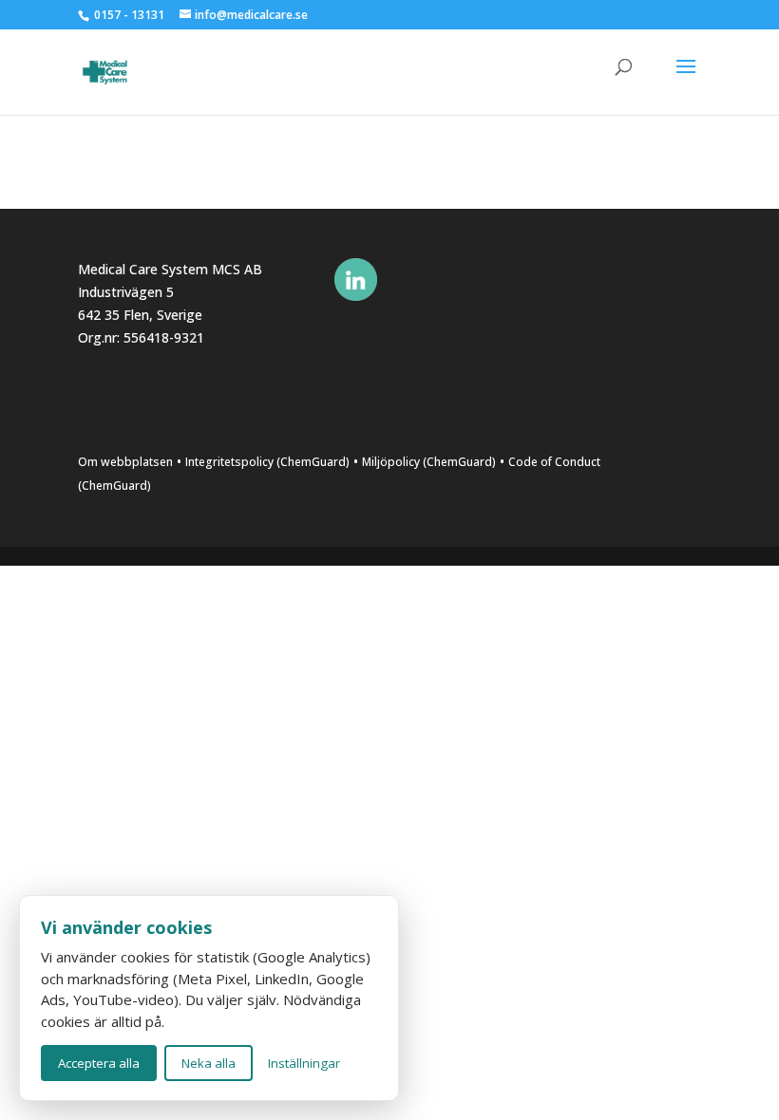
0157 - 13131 (129, 15)
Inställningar (304, 1063)
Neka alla (208, 1063)
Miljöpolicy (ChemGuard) (429, 462)
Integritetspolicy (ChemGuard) (267, 462)
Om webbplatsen (125, 462)
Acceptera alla (99, 1063)
